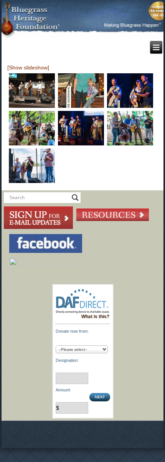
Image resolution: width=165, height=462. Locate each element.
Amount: (63, 390)
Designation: (67, 360)
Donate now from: (72, 331)
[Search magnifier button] (75, 197)
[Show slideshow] (28, 67)
